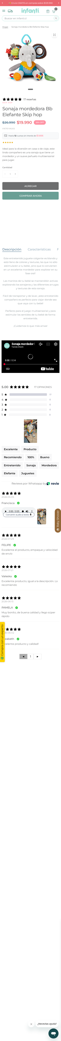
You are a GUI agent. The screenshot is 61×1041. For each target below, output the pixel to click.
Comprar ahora (30, 195)
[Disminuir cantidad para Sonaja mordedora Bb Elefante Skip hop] (5, 174)
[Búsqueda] (56, 18)
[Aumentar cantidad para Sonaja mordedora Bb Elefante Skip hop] (15, 174)
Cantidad (7, 167)
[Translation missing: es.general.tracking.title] (10, 10)
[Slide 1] (30, 89)
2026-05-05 (8, 497)
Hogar (5, 27)
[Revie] (52, 483)
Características (39, 249)
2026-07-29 (8, 538)
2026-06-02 (8, 632)
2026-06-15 (7, 601)
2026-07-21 (7, 570)
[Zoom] (54, 35)
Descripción (11, 249)
